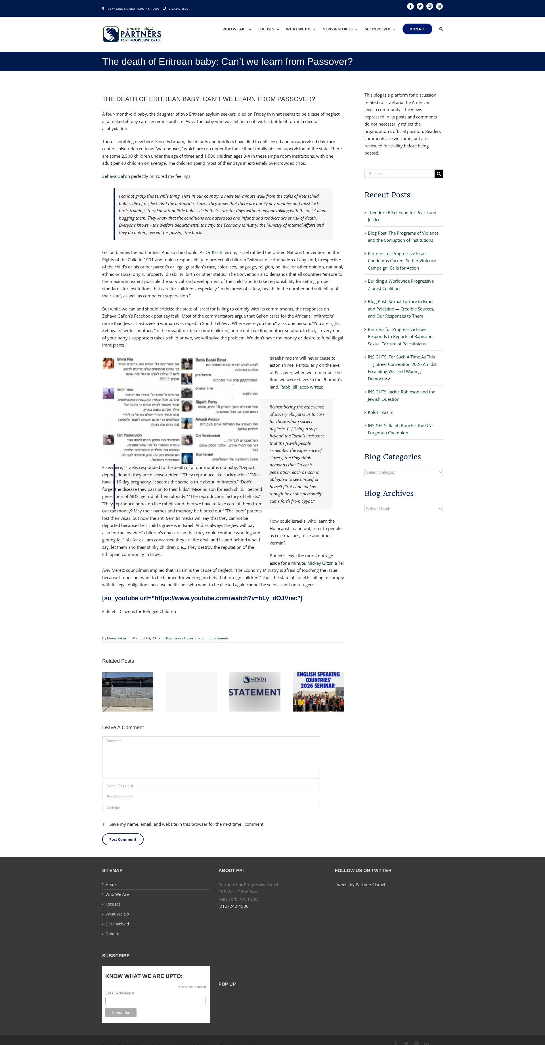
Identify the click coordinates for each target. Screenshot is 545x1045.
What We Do (117, 914)
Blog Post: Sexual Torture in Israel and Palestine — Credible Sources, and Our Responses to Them (401, 309)
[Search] (441, 29)
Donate (112, 933)
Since (160, 141)
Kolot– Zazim (380, 412)
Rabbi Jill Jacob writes (301, 387)
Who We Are (117, 894)
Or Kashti (215, 252)
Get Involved (117, 924)
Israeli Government (188, 638)
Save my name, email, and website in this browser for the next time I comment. (187, 824)
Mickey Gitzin (320, 563)
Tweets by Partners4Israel (360, 884)
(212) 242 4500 (178, 9)
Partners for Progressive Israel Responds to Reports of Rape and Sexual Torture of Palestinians (400, 336)
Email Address (119, 993)
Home (111, 884)
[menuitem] (240, 29)
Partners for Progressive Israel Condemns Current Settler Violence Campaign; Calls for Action (402, 261)
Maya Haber (117, 638)
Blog (168, 638)
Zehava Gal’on (116, 176)
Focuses (113, 904)
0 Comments (219, 638)
